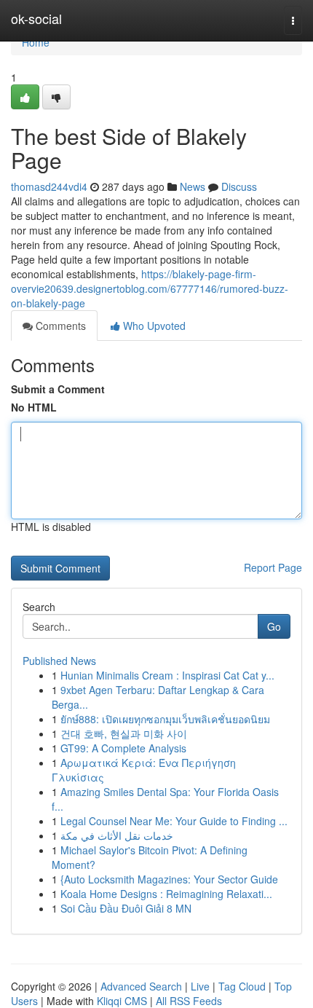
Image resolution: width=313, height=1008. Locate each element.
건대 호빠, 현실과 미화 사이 (123, 733)
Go (274, 626)
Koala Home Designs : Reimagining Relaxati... (166, 893)
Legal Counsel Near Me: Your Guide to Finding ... (174, 821)
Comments (59, 325)
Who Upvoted (153, 325)
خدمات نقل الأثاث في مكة (116, 835)
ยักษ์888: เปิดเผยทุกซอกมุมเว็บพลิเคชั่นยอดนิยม (165, 719)
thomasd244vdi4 (49, 186)
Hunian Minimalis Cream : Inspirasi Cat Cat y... (167, 675)
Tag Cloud (242, 986)
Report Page (273, 567)
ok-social (36, 18)
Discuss (239, 186)
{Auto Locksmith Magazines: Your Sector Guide (169, 879)
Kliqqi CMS (122, 1000)
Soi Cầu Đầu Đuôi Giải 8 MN (125, 908)
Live (200, 986)
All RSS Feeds (189, 1000)
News (192, 186)
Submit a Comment (58, 389)
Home (35, 42)
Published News (59, 660)
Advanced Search (141, 986)
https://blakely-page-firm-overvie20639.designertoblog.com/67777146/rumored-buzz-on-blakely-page (149, 288)
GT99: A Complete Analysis (123, 748)
